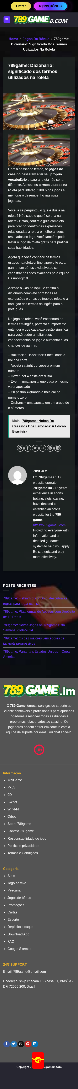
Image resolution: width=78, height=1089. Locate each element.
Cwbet (12, 802)
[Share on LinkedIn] (57, 448)
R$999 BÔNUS (50, 6)
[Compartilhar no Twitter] (35, 448)
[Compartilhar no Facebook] (27, 448)
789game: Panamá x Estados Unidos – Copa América (36, 654)
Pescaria (14, 890)
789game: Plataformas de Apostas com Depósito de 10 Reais (39, 614)
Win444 (13, 809)
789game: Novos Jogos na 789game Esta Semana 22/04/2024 (34, 627)
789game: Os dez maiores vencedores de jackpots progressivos (33, 640)
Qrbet (11, 816)
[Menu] (7, 19)
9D (9, 795)
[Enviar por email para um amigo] (42, 448)
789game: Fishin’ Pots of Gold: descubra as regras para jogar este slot (35, 601)
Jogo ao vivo (16, 883)
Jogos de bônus (36, 39)
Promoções (15, 905)
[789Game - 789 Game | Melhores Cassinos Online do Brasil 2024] (41, 20)
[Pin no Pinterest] (50, 448)
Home (13, 39)
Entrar (21, 6)
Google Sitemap (19, 949)
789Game (14, 780)
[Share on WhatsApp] (20, 448)
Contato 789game (20, 831)
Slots (11, 876)
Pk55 (11, 787)
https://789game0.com (49, 525)
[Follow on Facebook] (6, 1044)
